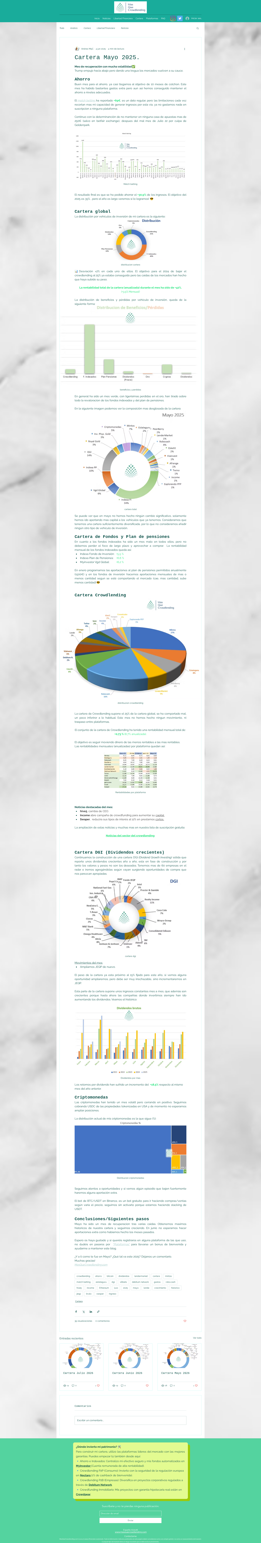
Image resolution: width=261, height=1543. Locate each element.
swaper (100, 1294)
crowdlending (83, 1276)
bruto (88, 1294)
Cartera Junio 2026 (127, 1373)
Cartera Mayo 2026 (175, 1373)
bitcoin (110, 1276)
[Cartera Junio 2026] (130, 1356)
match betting (84, 1282)
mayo (136, 1288)
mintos (168, 1276)
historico (175, 1288)
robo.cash (170, 1282)
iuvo (116, 1288)
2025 (125, 1288)
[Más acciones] (184, 49)
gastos (157, 1282)
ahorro (98, 1276)
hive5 (79, 1288)
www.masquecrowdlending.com (131, 1532)
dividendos (124, 1276)
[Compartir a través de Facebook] (76, 1311)
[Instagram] (173, 18)
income (90, 1288)
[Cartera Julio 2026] (81, 1356)
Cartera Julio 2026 (78, 1373)
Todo (62, 28)
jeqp (79, 1294)
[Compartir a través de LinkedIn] (90, 1311)
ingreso (112, 1294)
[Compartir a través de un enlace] (98, 1311)
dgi (113, 1282)
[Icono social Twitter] (180, 18)
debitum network (140, 1282)
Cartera (87, 28)
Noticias (125, 28)
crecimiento (160, 1288)
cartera (156, 1276)
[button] (197, 28)
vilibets (123, 1282)
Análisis (74, 28)
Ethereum (104, 1288)
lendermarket (141, 1276)
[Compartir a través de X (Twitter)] (83, 1311)
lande (146, 1288)
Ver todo (197, 1338)
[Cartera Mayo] (179, 1356)
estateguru (101, 1282)
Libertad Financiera (106, 28)
